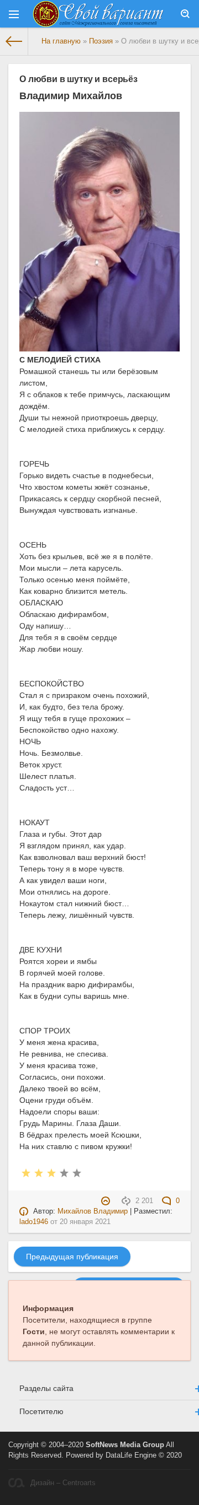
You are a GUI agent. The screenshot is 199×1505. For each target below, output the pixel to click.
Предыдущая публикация (72, 1256)
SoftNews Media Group (125, 1445)
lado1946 (33, 1222)
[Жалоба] (107, 1201)
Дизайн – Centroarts (63, 1483)
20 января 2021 (85, 1222)
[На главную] (14, 41)
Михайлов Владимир (92, 1211)
